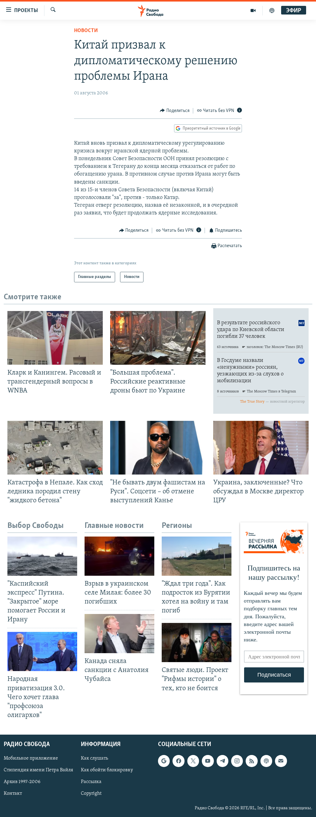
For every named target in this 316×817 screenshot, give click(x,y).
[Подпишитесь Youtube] (208, 761)
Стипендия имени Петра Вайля (38, 770)
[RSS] (251, 761)
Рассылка (91, 781)
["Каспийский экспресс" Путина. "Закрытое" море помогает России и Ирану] (42, 556)
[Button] (174, 111)
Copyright (91, 793)
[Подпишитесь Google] (164, 761)
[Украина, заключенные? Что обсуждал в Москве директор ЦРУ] (261, 448)
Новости (86, 31)
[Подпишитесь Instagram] (237, 761)
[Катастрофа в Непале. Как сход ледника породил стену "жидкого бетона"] (55, 448)
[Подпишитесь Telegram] (222, 761)
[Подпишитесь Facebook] (178, 761)
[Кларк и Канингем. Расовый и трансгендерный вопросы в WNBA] (55, 338)
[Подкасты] (266, 761)
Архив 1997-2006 (22, 781)
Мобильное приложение (31, 758)
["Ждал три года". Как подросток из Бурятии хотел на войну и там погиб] (196, 556)
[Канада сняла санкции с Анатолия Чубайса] (119, 633)
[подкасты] (272, 10)
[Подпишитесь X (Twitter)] (193, 761)
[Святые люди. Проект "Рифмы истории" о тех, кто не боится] (196, 642)
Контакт (13, 793)
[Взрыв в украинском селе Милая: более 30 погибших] (119, 556)
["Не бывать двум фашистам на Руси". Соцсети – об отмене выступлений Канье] (158, 448)
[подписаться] (281, 761)
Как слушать (94, 758)
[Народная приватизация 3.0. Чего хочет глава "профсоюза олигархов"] (42, 651)
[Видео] (253, 10)
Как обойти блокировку (107, 770)
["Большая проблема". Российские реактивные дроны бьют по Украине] (158, 338)
